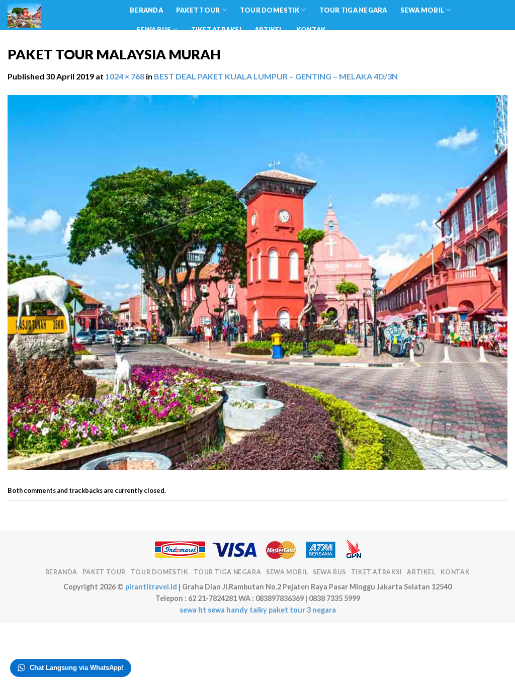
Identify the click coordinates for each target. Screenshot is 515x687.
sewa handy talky (237, 610)
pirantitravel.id (151, 586)
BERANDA (146, 10)
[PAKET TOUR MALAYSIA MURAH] (257, 281)
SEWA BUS (153, 30)
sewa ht (193, 610)
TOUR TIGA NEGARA (353, 10)
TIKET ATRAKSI (216, 30)
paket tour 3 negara (302, 610)
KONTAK (311, 30)
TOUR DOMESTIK (269, 10)
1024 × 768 (124, 76)
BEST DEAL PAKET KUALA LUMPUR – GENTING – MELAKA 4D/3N (276, 76)
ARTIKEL (268, 30)
